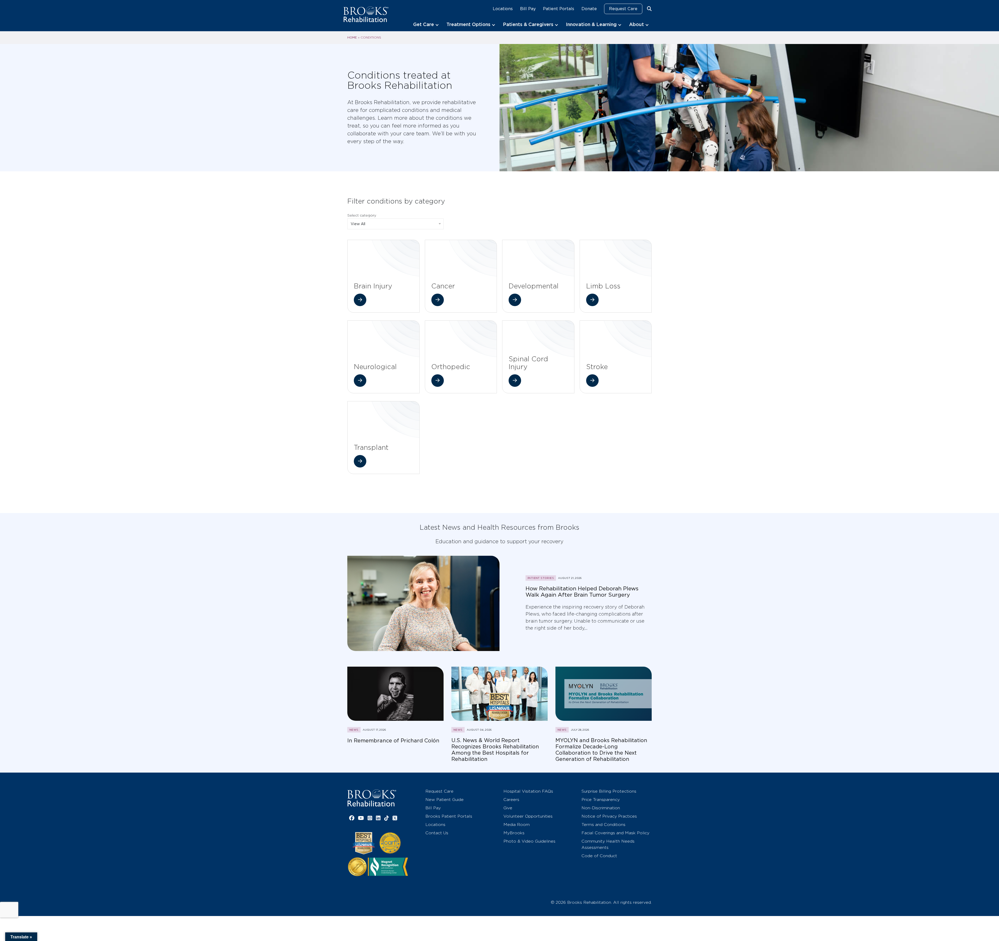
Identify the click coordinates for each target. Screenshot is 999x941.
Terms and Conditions (603, 824)
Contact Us (436, 833)
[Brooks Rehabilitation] (371, 798)
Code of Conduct (599, 856)
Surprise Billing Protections (608, 791)
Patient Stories (541, 577)
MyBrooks (513, 833)
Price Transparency (600, 799)
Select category (361, 215)
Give (507, 808)
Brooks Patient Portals (448, 816)
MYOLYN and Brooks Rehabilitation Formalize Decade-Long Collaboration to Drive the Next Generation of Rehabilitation (601, 749)
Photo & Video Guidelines (529, 841)
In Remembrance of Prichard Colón (393, 740)
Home (352, 37)
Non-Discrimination (600, 808)
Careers (511, 799)
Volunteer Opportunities (528, 816)
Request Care (623, 8)
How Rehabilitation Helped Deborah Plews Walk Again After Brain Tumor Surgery (582, 591)
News (353, 729)
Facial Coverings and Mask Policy (615, 833)
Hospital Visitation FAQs (528, 791)
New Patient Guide (444, 799)
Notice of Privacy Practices (609, 816)
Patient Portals (558, 8)
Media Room (516, 824)
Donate (589, 8)
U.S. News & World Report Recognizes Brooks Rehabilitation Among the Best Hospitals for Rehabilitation (495, 749)
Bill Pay (528, 8)
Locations (503, 8)
